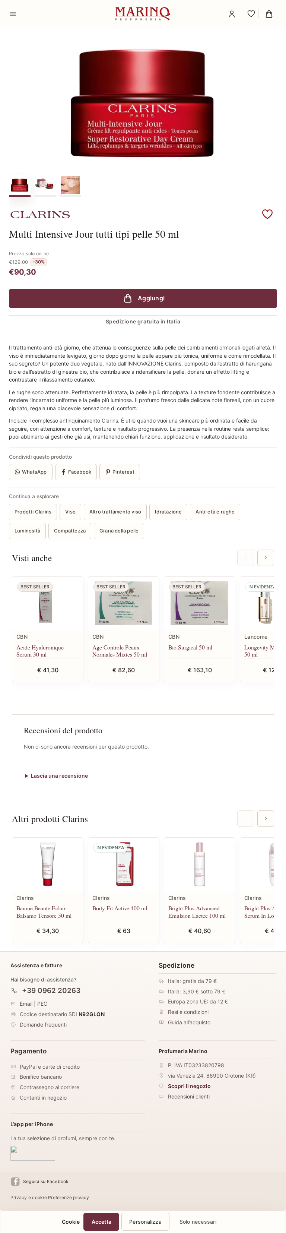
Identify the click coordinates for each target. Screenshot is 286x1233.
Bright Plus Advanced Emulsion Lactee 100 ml (197, 911)
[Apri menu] (12, 14)
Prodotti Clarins (33, 512)
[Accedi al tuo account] (231, 14)
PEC (42, 1003)
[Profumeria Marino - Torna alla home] (143, 14)
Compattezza (70, 531)
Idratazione (168, 512)
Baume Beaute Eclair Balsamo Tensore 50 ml (44, 911)
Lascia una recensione (59, 775)
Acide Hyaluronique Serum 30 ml (40, 651)
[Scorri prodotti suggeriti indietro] (245, 558)
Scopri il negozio (189, 1086)
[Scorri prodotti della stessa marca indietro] (245, 818)
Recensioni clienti (189, 1096)
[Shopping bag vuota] (269, 14)
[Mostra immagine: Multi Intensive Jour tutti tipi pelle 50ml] (45, 185)
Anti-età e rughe (215, 512)
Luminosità (27, 531)
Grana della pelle (119, 531)
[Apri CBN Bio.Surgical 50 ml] (199, 603)
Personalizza (145, 1221)
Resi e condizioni (188, 1012)
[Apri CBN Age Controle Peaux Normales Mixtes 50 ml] (123, 603)
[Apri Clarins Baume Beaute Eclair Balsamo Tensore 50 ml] (47, 864)
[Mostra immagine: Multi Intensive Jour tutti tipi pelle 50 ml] (20, 185)
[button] (267, 214)
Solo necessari (197, 1221)
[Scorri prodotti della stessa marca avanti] (265, 818)
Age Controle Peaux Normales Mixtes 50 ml (119, 651)
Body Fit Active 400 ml (119, 907)
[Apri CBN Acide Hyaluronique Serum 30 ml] (47, 603)
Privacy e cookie (28, 1197)
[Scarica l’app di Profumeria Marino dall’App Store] (32, 1153)
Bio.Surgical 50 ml (190, 647)
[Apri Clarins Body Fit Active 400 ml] (123, 864)
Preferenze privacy (68, 1197)
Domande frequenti (43, 1024)
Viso (70, 512)
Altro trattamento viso (115, 512)
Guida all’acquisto (189, 1022)
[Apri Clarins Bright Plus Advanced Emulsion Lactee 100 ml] (199, 864)
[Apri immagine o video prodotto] (143, 103)
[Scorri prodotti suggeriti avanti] (265, 558)
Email (26, 1003)
